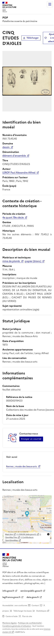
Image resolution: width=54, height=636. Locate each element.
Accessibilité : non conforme (14, 605)
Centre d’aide (12, 616)
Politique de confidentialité (30, 623)
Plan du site (27, 616)
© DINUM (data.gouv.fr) (26, 534)
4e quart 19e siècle (13, 217)
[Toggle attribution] (48, 534)
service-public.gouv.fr (31, 590)
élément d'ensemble (14, 155)
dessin (6, 147)
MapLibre (9, 534)
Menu (50, 4)
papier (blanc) (33, 261)
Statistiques (41, 611)
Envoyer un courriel (31, 439)
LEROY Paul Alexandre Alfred (18, 172)
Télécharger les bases (22, 611)
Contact (35, 605)
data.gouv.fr (33, 597)
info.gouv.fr (8, 590)
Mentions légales (9, 623)
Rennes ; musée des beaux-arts (21, 466)
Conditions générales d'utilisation (16, 626)
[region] (27, 519)
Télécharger (33, 37)
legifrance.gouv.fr (11, 597)
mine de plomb (11, 261)
